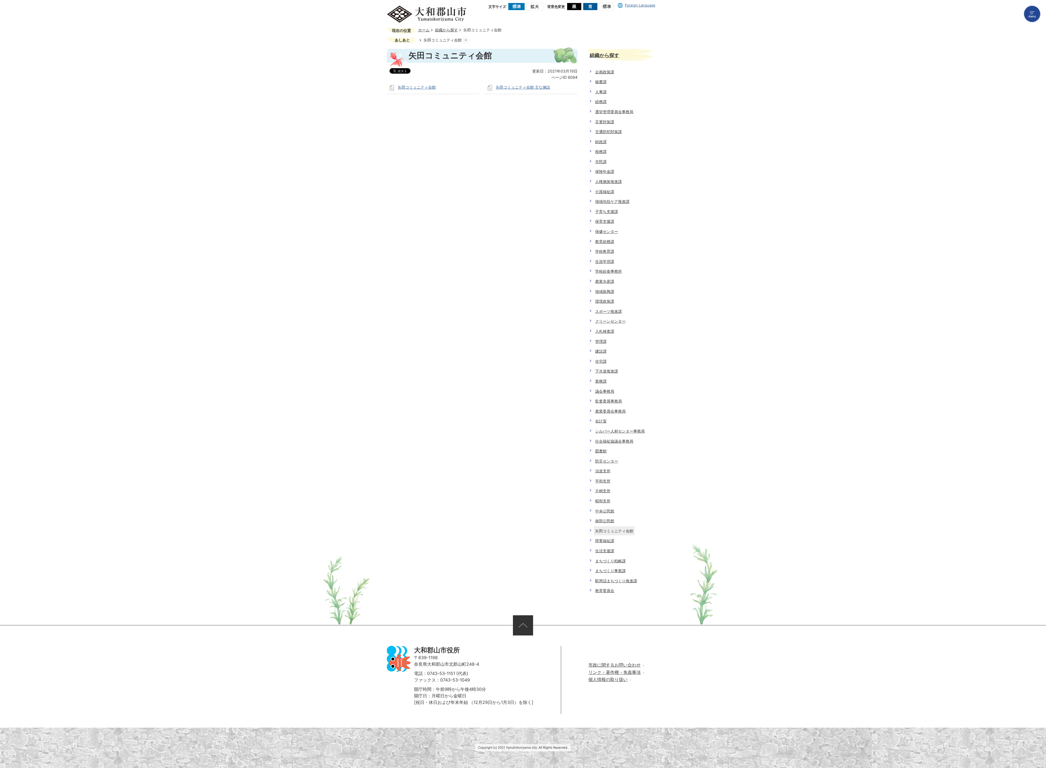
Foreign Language (640, 5)
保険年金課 (604, 171)
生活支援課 (604, 550)
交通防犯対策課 (608, 131)
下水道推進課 (606, 371)
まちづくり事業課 (610, 570)
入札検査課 (604, 331)
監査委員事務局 (608, 401)
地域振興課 (604, 291)
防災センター (606, 461)
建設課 (601, 351)
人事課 (601, 91)
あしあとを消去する (466, 40)
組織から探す (446, 30)
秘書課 (601, 81)
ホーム (424, 30)
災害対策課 (604, 121)
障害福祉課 (604, 540)
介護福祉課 (604, 191)
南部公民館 (604, 520)
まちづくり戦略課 (610, 561)
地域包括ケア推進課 (612, 201)
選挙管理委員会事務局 (614, 111)
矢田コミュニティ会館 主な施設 (523, 87)
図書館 (601, 451)
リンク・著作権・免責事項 (614, 672)
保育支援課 (604, 221)
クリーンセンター (610, 321)
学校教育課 (604, 251)
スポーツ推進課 (608, 311)
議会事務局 (604, 391)
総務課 (601, 101)
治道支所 (602, 471)
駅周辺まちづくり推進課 (616, 580)
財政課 (601, 141)
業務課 (601, 381)
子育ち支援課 (606, 211)
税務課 (601, 151)
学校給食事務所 (608, 271)
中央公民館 (604, 511)
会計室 (601, 421)
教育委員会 (604, 590)
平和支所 (602, 481)
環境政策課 (604, 301)
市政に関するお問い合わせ (614, 665)
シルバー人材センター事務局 (620, 431)
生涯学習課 (604, 261)
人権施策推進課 (608, 181)
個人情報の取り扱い (608, 679)
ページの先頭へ (523, 625)
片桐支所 (602, 490)
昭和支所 (602, 501)
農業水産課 (604, 281)
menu (1032, 13)
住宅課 (601, 361)
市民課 (601, 161)
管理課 (601, 341)
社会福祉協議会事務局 (614, 441)
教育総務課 (604, 241)
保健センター (606, 231)
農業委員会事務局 (610, 411)
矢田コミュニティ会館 (417, 87)
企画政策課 (604, 72)
